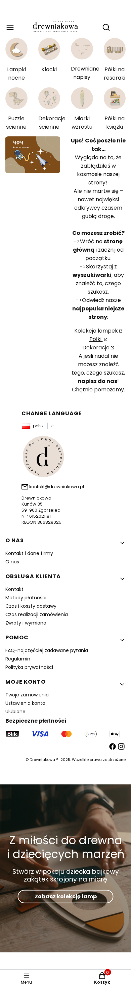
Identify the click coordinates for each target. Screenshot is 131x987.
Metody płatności (25, 597)
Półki (96, 339)
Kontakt (14, 589)
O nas (12, 561)
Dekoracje (96, 347)
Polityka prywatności (29, 667)
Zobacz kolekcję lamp (66, 896)
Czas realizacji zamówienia (36, 614)
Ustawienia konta (25, 703)
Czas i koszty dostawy (30, 606)
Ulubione (15, 711)
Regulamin (17, 658)
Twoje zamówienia (27, 694)
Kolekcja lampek (96, 331)
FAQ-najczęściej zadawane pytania (46, 650)
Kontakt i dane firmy (29, 553)
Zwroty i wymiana (25, 622)
